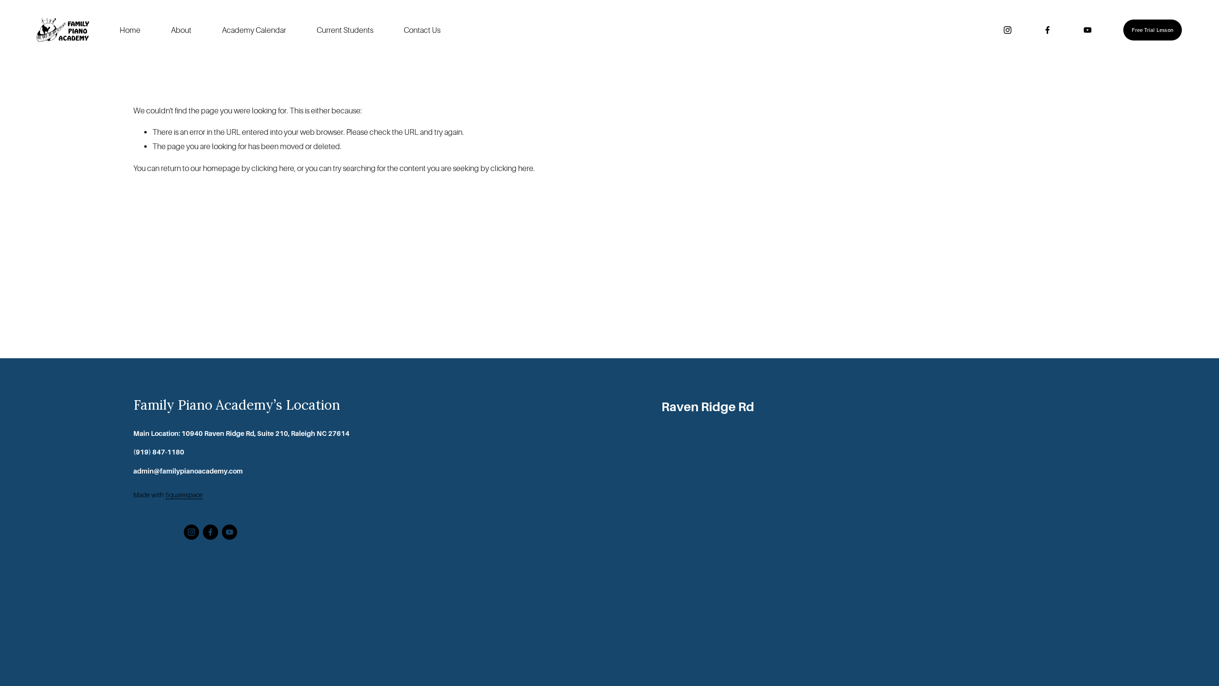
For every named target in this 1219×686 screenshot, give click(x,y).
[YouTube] (1087, 30)
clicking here (272, 168)
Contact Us (422, 30)
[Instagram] (1007, 30)
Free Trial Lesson (1152, 30)
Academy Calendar (254, 30)
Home (130, 30)
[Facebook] (1047, 30)
